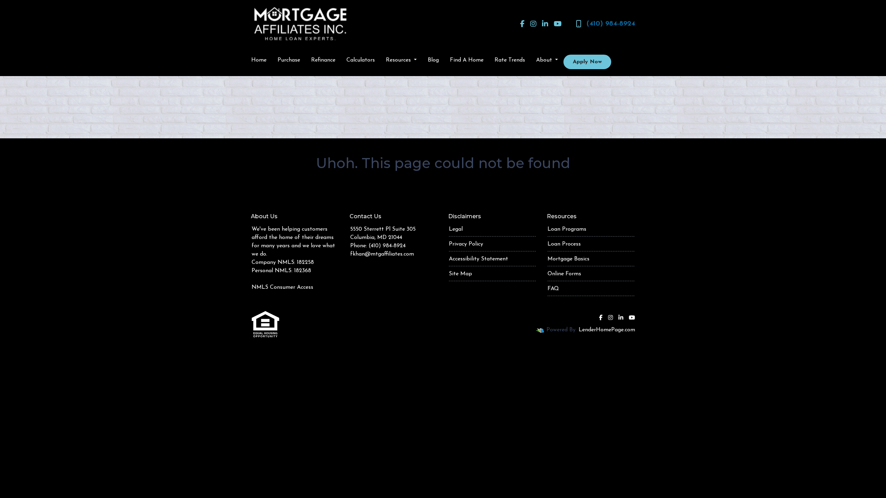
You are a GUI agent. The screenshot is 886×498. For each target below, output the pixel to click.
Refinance (323, 60)
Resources (399, 60)
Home (258, 60)
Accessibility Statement (478, 259)
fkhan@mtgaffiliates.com (382, 254)
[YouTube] (558, 24)
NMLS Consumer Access (282, 287)
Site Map (460, 274)
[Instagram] (533, 24)
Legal (456, 229)
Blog (433, 60)
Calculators (360, 60)
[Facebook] (522, 24)
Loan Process (564, 244)
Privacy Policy (466, 244)
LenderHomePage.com (607, 330)
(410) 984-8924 (611, 23)
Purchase (289, 60)
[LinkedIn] (545, 24)
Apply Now (587, 62)
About (545, 60)
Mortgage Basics (568, 259)
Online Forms (564, 274)
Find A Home (466, 60)
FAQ (553, 289)
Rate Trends (510, 60)
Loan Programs (567, 229)
